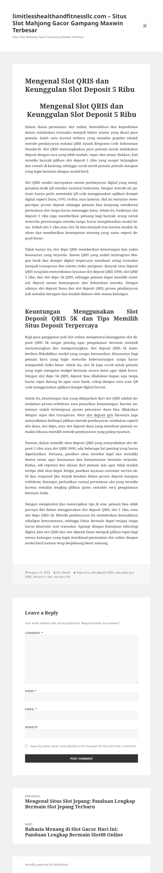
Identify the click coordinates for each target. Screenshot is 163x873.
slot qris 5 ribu (42, 576)
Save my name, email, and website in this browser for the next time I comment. (83, 746)
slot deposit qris (99, 415)
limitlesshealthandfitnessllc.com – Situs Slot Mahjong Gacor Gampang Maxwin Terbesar (69, 23)
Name (30, 691)
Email (31, 709)
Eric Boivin (63, 572)
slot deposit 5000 (102, 572)
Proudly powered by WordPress (46, 864)
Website (31, 727)
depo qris (83, 572)
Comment (34, 633)
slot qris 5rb (62, 576)
